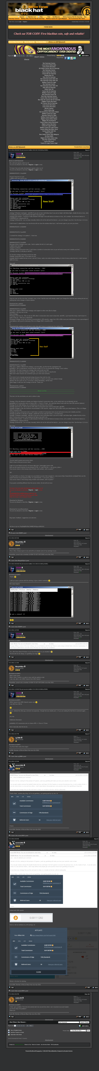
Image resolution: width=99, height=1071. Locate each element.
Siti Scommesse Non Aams (77, 18)
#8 (89, 761)
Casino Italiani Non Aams (49, 72)
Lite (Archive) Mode (45, 1044)
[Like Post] (79, 530)
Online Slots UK (49, 89)
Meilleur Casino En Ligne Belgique (56, 18)
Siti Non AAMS (49, 136)
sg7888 (18, 738)
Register (25, 21)
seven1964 (19, 765)
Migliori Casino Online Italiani (49, 119)
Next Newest (21, 1022)
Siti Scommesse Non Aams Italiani (49, 112)
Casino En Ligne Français (49, 125)
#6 (89, 689)
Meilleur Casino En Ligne (49, 82)
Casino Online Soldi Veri (49, 131)
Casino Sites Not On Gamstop (49, 98)
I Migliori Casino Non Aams (49, 101)
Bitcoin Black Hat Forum (16, 42)
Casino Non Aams (49, 141)
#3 (89, 563)
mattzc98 (18, 998)
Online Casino (49, 132)
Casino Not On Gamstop (49, 73)
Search (22, 17)
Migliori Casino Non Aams (49, 124)
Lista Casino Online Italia (49, 65)
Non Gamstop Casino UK (49, 94)
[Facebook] (65, 59)
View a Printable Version (16, 1030)
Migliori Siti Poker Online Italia (49, 138)
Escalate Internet (68, 1051)
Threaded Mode (78, 146)
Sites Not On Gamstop (49, 77)
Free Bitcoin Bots (41, 42)
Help (41, 17)
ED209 (45, 150)
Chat (48, 17)
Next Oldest (13, 1022)
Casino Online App (49, 110)
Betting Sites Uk (49, 75)
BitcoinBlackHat (53, 1051)
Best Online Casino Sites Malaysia (49, 134)
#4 (89, 630)
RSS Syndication (55, 1044)
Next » (31, 55)
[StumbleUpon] (74, 59)
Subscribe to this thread (16, 1034)
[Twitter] (68, 59)
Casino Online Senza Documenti (49, 122)
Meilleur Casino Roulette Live (49, 117)
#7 (89, 734)
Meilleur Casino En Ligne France (49, 127)
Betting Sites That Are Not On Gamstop (32, 18)
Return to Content (36, 1044)
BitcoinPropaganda (37, 1051)
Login (20, 21)
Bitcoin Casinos (49, 108)
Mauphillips (19, 542)
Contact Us (11, 1044)
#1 (89, 150)
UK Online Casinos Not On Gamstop (49, 68)
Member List (32, 17)
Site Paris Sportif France (49, 139)
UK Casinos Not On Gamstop (49, 103)
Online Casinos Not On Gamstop (72, 17)
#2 (89, 538)
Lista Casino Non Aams (49, 66)
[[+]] (9, 533)
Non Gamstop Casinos (49, 63)
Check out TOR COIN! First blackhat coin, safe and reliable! (49, 33)
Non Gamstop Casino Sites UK (49, 79)
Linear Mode (86, 146)
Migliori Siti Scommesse (49, 120)
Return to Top (28, 1044)
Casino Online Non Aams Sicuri (49, 129)
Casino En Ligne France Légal (49, 143)
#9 (97, 838)
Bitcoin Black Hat (29, 42)
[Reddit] (71, 59)
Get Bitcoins (56, 17)
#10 (89, 994)
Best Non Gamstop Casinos (49, 96)
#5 (89, 662)
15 (27, 55)
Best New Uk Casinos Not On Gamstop (49, 99)
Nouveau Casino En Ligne (49, 115)
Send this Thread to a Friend (17, 1032)
